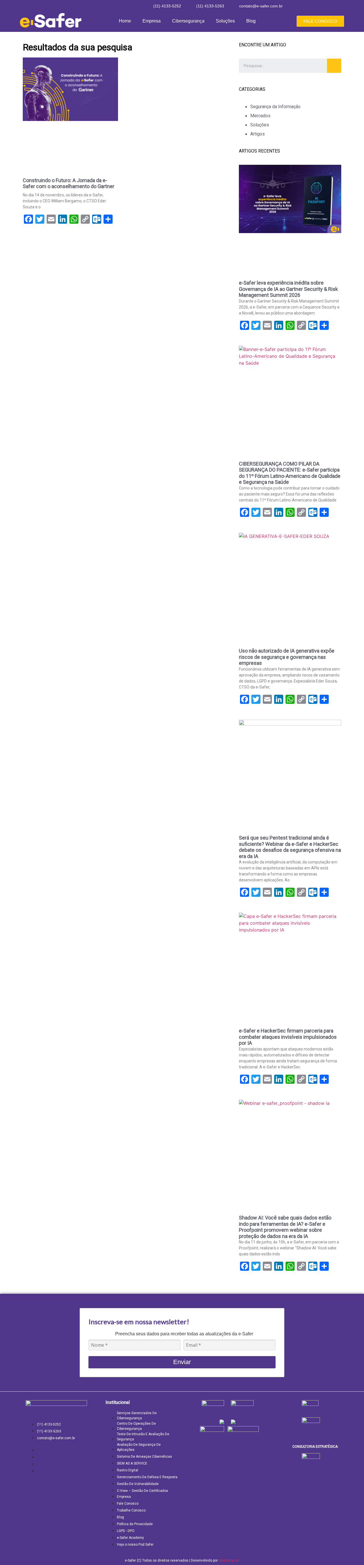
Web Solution (229, 1560)
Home (125, 20)
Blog (251, 20)
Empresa (151, 20)
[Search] (334, 66)
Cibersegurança (188, 20)
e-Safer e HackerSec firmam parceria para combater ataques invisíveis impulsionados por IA (288, 1037)
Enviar (182, 1361)
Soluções (225, 20)
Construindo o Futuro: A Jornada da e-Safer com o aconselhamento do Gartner (68, 183)
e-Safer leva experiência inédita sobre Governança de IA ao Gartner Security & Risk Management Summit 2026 (288, 289)
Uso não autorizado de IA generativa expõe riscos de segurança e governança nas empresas (286, 657)
